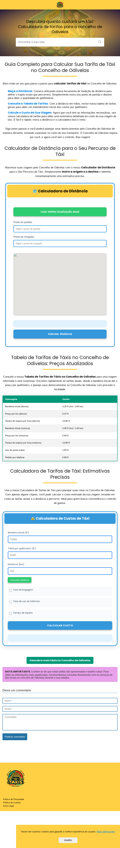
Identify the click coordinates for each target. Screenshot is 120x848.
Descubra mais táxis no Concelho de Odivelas (60, 660)
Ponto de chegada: (23, 237)
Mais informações (106, 831)
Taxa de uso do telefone (26, 601)
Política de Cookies (12, 802)
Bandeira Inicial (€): (18, 532)
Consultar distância (19, 580)
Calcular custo (60, 625)
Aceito (68, 840)
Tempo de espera (22, 612)
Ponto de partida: (22, 222)
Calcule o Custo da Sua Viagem (30, 112)
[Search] (98, 41)
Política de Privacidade (13, 799)
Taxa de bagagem (23, 589)
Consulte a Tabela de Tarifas (28, 103)
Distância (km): (16, 564)
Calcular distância (60, 334)
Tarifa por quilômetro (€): (22, 548)
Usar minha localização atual (60, 211)
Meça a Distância (20, 91)
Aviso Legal (8, 806)
